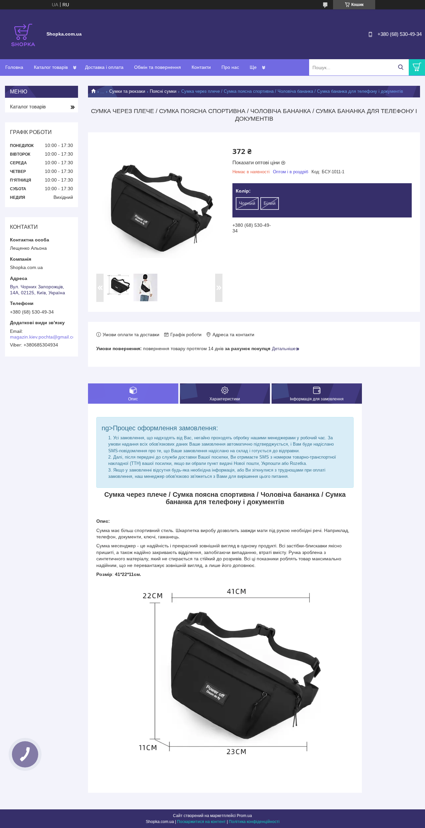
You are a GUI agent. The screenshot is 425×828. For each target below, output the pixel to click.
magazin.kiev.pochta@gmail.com (44, 337)
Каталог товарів (51, 67)
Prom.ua (244, 815)
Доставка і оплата (104, 67)
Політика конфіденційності (254, 821)
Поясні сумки (163, 91)
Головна (14, 67)
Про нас (230, 67)
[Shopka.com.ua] (23, 34)
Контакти (201, 67)
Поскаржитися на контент (201, 821)
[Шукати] (400, 67)
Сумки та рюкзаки (127, 91)
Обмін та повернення (157, 67)
